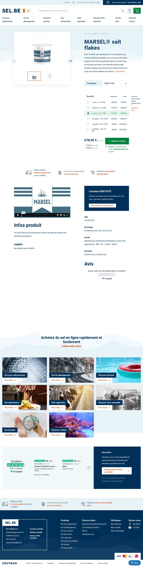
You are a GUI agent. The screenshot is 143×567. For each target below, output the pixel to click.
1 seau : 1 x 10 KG (98, 102)
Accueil (87, 34)
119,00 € (114, 108)
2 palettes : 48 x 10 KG (99, 130)
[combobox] (81, 11)
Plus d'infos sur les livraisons (102, 206)
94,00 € (114, 130)
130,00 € (114, 102)
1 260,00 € (123, 119)
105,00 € (114, 119)
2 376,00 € (123, 124)
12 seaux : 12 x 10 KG (100, 119)
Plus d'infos (120, 71)
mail (139, 2)
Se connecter (81, 2)
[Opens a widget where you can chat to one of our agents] (134, 563)
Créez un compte (94, 2)
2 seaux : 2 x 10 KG (99, 108)
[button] (34, 76)
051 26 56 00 (132, 2)
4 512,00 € (123, 130)
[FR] (11, 11)
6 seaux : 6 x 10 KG (99, 113)
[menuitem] (67, 2)
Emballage (91, 83)
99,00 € (114, 124)
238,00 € (124, 108)
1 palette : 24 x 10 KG (100, 124)
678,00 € (124, 113)
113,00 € (114, 113)
